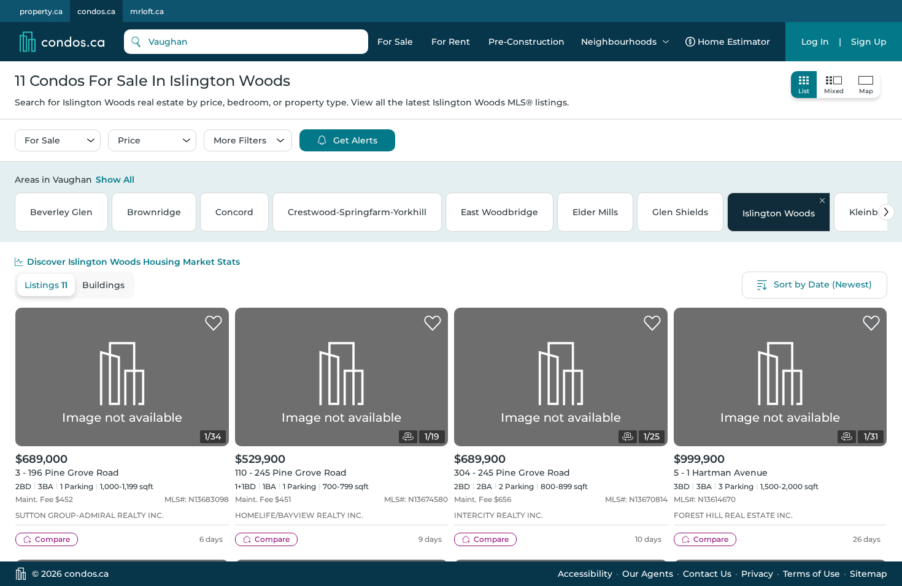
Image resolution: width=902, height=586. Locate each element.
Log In (815, 42)
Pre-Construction (526, 41)
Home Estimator (734, 41)
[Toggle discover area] (885, 179)
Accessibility (585, 573)
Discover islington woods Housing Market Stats (133, 262)
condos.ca (96, 11)
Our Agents (647, 573)
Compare (52, 539)
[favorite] (213, 323)
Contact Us (707, 573)
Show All (115, 179)
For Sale (395, 41)
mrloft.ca (147, 11)
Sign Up (869, 42)
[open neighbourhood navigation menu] (666, 41)
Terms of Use (811, 573)
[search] (246, 41)
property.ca (41, 11)
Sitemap (868, 573)
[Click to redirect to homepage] (62, 42)
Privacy (757, 573)
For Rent (450, 41)
